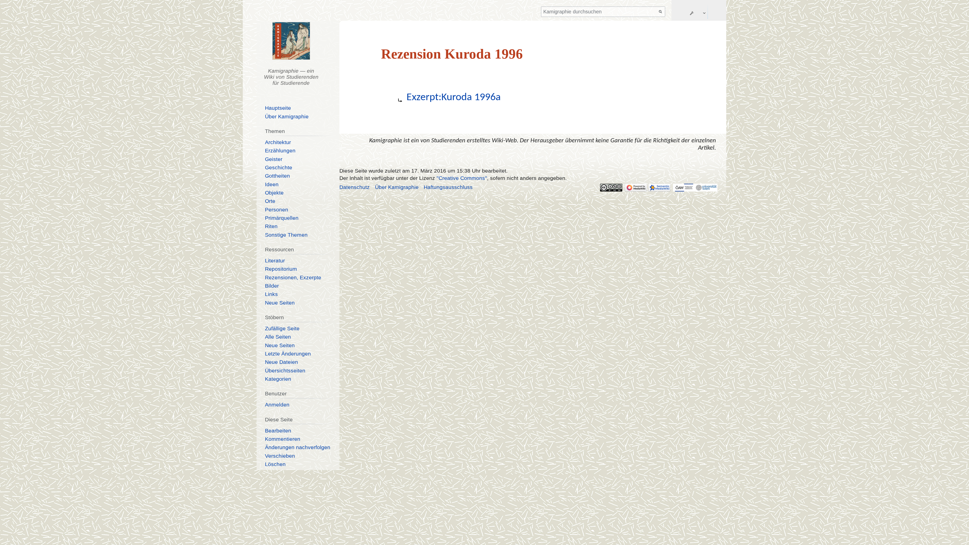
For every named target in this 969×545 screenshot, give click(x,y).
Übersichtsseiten (285, 370)
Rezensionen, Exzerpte (293, 277)
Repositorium (281, 269)
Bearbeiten (278, 430)
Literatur (275, 260)
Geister (273, 159)
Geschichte (278, 167)
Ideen (272, 184)
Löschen (275, 464)
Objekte (274, 193)
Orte (270, 201)
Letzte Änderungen (288, 354)
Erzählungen (280, 150)
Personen (276, 209)
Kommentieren (282, 439)
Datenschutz (354, 187)
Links (271, 294)
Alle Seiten (278, 337)
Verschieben (280, 456)
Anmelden (277, 404)
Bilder (272, 286)
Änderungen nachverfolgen (297, 447)
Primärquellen (282, 218)
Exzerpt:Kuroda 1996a (454, 97)
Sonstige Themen (286, 235)
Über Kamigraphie (287, 116)
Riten (271, 226)
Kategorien (278, 379)
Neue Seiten (280, 303)
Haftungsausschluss (448, 187)
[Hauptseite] (291, 41)
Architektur (278, 142)
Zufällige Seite (282, 328)
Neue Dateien (281, 362)
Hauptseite (278, 108)
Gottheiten (277, 176)
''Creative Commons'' (462, 178)
